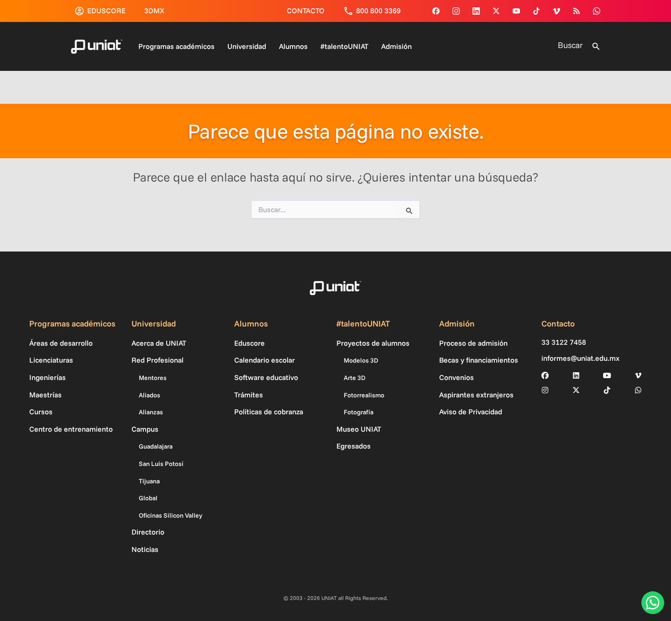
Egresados (353, 445)
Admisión (396, 46)
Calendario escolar (264, 359)
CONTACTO (306, 10)
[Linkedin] (476, 11)
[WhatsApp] (596, 11)
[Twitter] (496, 11)
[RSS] (576, 11)
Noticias (144, 549)
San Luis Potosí (161, 464)
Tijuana (149, 481)
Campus (144, 429)
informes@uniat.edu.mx (580, 358)
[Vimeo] (556, 11)
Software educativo (266, 377)
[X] (576, 390)
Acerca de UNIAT (158, 343)
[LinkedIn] (576, 375)
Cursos (40, 411)
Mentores (153, 378)
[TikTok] (536, 11)
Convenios (456, 377)
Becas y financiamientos (478, 359)
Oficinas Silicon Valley (170, 515)
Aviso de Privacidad (470, 411)
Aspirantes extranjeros (476, 394)
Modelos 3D (361, 360)
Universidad (246, 46)
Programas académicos (176, 46)
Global (148, 498)
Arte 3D (355, 378)
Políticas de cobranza (268, 411)
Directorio (147, 531)
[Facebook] (436, 11)
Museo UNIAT (358, 429)
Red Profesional (157, 359)
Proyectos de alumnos (372, 343)
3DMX (154, 10)
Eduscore (249, 343)
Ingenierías (47, 377)
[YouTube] (516, 11)
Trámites (248, 394)
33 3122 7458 (563, 342)
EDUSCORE (106, 10)
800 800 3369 (378, 10)
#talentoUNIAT (344, 46)
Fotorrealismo (364, 395)
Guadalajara (156, 446)
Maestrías (45, 394)
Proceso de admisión (473, 343)
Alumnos (293, 46)
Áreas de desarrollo (61, 343)
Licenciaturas (51, 359)
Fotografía (358, 412)
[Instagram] (456, 11)
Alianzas (151, 412)
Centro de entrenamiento (71, 429)
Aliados (149, 395)
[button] (596, 47)
